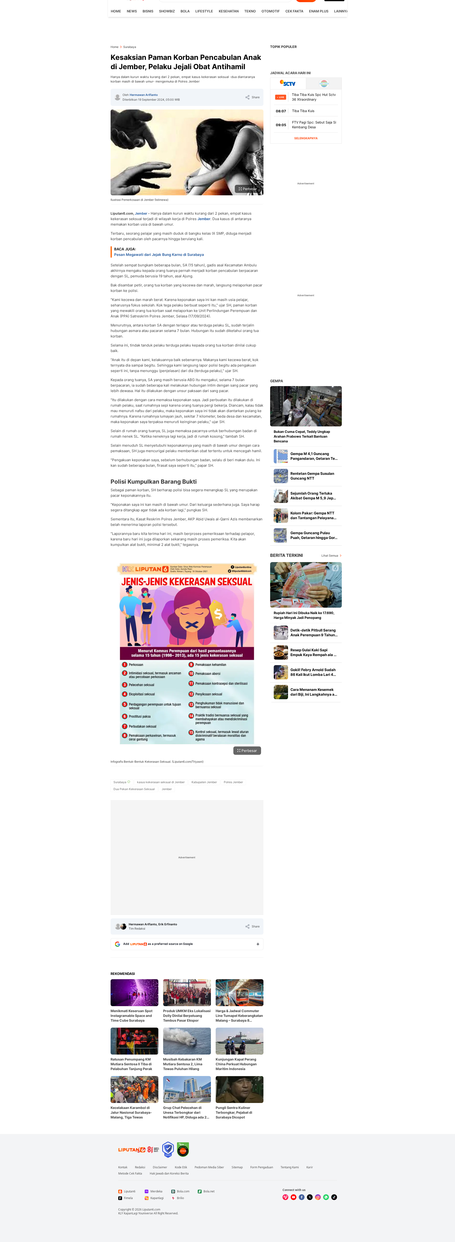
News (132, 11)
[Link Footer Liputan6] (138, 1149)
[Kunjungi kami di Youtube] (293, 1197)
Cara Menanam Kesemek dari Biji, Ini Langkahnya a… (313, 692)
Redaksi (140, 1167)
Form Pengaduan (261, 1167)
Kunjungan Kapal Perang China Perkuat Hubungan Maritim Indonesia (236, 1064)
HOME (116, 11)
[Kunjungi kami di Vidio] (285, 1197)
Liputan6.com (151, 1209)
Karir (309, 1167)
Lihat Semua (329, 555)
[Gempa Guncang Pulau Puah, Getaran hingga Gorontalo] (281, 535)
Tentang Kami (290, 1167)
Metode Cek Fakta (130, 1173)
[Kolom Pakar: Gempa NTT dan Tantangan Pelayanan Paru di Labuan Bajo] (281, 515)
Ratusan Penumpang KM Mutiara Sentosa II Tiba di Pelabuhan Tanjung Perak (131, 1064)
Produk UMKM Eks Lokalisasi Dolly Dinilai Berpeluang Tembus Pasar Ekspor (187, 1015)
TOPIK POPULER (283, 47)
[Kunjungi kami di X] (310, 1197)
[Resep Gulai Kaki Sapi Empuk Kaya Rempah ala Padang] (281, 652)
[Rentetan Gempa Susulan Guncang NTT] (281, 476)
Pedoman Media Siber (209, 1167)
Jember (141, 213)
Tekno (250, 11)
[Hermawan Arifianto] (117, 97)
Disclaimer (160, 1167)
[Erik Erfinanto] (123, 926)
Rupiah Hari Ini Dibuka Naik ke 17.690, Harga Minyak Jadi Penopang (304, 615)
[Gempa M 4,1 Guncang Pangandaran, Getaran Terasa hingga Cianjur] (281, 456)
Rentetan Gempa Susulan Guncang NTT (312, 476)
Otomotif (271, 11)
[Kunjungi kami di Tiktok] (334, 1197)
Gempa (276, 381)
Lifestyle (204, 11)
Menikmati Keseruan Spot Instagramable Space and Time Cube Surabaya (131, 1015)
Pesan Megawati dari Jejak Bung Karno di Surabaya (159, 254)
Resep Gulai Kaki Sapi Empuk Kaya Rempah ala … (313, 652)
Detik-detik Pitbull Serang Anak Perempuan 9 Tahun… (314, 632)
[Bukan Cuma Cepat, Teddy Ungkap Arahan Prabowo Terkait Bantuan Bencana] (306, 406)
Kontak (122, 1167)
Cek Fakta (294, 11)
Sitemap (237, 1167)
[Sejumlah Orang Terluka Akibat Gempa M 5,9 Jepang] (281, 496)
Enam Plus (318, 11)
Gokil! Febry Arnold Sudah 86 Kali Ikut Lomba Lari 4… (313, 672)
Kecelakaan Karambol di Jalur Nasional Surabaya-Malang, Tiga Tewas (131, 1112)
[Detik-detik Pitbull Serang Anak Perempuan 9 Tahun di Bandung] (281, 633)
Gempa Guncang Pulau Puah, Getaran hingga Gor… (313, 535)
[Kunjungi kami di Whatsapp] (326, 1197)
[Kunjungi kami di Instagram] (318, 1197)
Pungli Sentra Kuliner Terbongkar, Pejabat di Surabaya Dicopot (234, 1112)
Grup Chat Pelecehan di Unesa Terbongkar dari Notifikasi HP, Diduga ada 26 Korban (186, 1113)
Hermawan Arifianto (144, 95)
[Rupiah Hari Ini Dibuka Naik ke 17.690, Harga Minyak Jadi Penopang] (306, 585)
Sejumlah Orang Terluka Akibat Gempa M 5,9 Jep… (313, 495)
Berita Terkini (286, 555)
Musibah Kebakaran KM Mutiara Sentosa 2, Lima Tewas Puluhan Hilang (182, 1064)
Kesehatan (229, 11)
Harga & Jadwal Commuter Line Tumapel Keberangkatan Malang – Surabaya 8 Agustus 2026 (239, 1016)
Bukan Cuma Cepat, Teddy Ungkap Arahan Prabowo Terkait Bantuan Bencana (302, 436)
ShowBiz (167, 11)
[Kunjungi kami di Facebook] (302, 1197)
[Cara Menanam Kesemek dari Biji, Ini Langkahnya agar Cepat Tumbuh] (281, 692)
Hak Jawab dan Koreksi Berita (169, 1173)
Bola (185, 11)
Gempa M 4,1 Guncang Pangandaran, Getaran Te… (314, 456)
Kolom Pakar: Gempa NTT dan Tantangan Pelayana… (313, 515)
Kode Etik (181, 1167)
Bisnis (148, 11)
